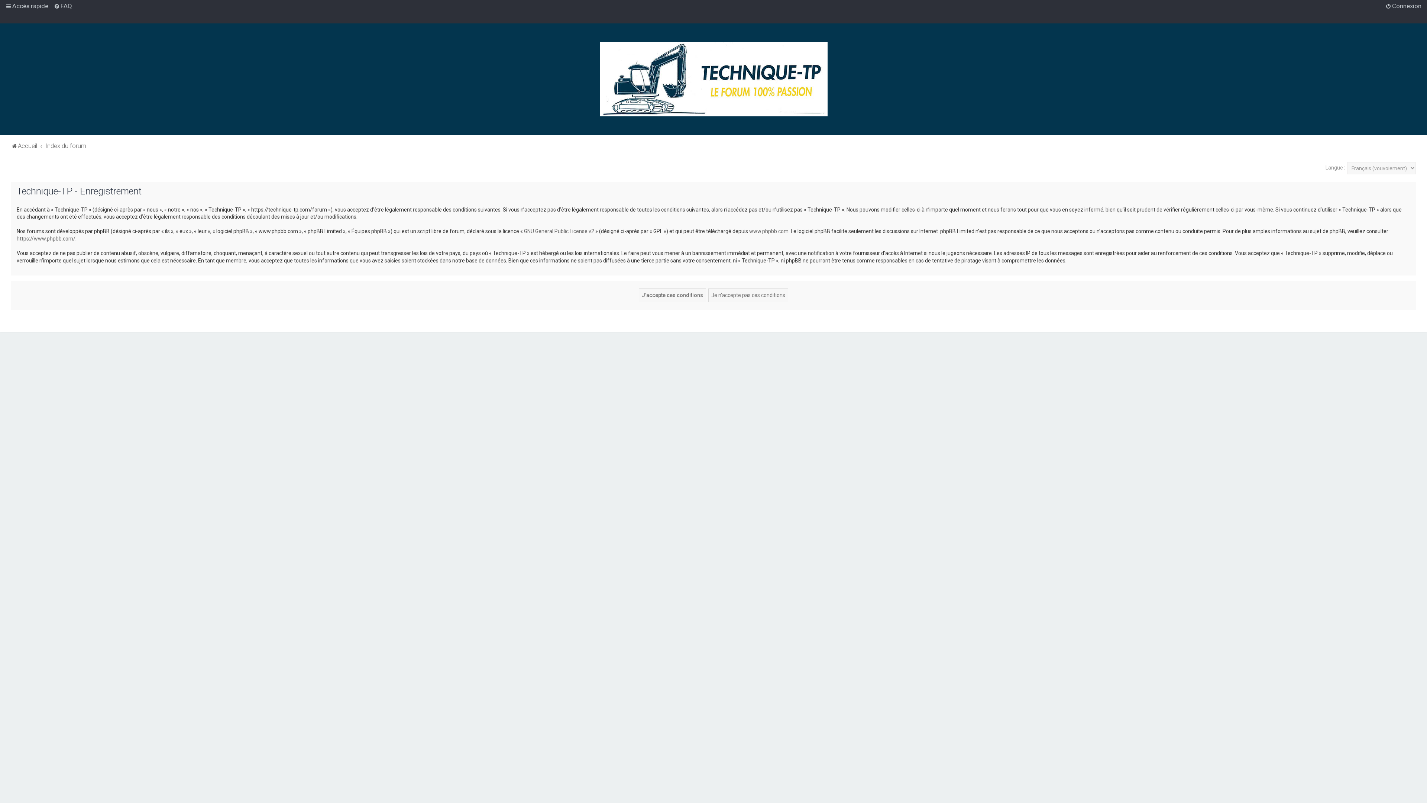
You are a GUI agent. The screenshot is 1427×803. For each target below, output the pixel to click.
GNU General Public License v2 (559, 231)
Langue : (1335, 168)
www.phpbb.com (769, 231)
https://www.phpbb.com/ (46, 239)
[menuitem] (63, 6)
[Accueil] (714, 79)
